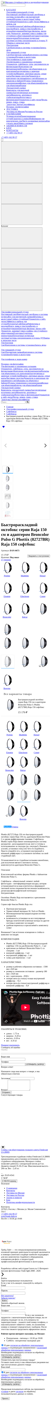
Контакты (10, 1190)
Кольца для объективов (30, 83)
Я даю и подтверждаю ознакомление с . (24, 1347)
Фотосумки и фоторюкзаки (26, 395)
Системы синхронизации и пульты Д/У (26, 338)
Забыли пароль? (8, 1298)
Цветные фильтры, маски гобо (32, 328)
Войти (4, 1301)
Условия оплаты (13, 116)
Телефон (5, 1062)
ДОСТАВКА (12, 109)
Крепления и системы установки (25, 48)
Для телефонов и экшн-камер (19, 59)
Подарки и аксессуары (26, 57)
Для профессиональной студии (20, 12)
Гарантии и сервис (20, 119)
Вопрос (4, 1090)
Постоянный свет (14, 14)
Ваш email (5, 1367)
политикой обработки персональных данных (24, 1349)
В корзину (9, 1181)
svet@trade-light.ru (9, 1216)
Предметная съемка (19, 55)
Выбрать (7, 827)
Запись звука (40, 345)
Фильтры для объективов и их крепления (25, 372)
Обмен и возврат (25, 123)
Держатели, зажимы (20, 33)
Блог (8, 1200)
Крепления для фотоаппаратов (19, 67)
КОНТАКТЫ (12, 130)
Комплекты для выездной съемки (16, 390)
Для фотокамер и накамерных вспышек (24, 62)
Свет (8, 48)
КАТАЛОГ (11, 10)
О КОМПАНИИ (13, 114)
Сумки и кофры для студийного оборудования (26, 34)
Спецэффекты (28, 104)
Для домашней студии (16, 52)
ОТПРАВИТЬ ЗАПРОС (35, 1064)
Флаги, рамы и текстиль (24, 29)
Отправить (6, 1092)
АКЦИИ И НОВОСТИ (16, 126)
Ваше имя (5, 1057)
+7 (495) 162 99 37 (14, 133)
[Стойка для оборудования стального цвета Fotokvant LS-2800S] (25, 1145)
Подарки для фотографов (17, 107)
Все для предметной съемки (20, 317)
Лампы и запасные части (18, 43)
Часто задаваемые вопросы (34, 121)
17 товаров (6, 560)
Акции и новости (14, 1197)
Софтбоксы (27, 26)
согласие (19, 1391)
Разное (23, 85)
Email (3, 1285)
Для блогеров (12, 45)
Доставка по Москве (15, 111)
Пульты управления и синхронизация (25, 383)
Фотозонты (17, 26)
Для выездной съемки (16, 88)
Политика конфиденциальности (20, 1202)
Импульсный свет (30, 14)
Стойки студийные (19, 319)
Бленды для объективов (25, 385)
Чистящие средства (20, 76)
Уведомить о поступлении (38, 556)
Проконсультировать (10, 1045)
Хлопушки (34, 36)
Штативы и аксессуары (23, 19)
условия (4, 1391)
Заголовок (5, 1078)
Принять (5, 1399)
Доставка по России (33, 111)
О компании (11, 1188)
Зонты (19, 104)
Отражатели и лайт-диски (27, 22)
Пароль (4, 1290)
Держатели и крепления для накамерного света (23, 77)
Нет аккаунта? (7, 1296)
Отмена (14, 827)
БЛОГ (9, 128)
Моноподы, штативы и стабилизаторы (19, 96)
